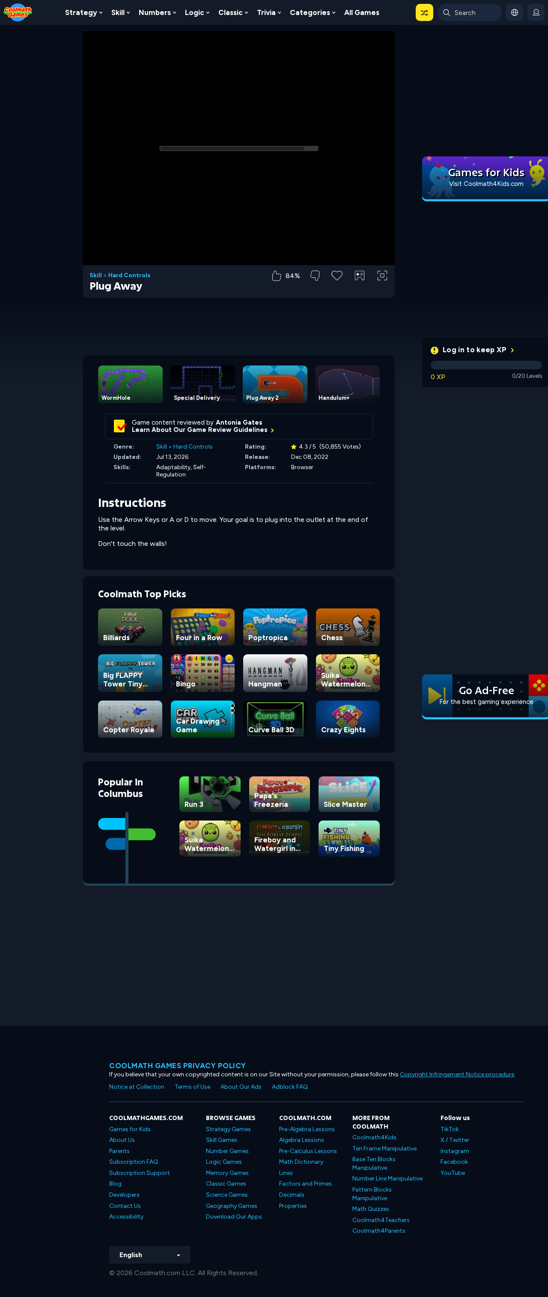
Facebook (454, 1161)
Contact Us (125, 1206)
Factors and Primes (305, 1183)
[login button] (536, 12)
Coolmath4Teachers (381, 1220)
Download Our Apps (234, 1216)
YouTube (453, 1173)
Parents (119, 1151)
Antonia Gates (239, 422)
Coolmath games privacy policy (177, 1065)
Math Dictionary (301, 1161)
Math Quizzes (370, 1209)
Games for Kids (130, 1129)
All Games (361, 12)
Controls (359, 290)
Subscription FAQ (133, 1161)
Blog (115, 1183)
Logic (194, 12)
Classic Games (226, 1183)
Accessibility (126, 1216)
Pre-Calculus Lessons (308, 1151)
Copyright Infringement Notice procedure (457, 1074)
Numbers (155, 12)
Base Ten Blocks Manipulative (374, 1163)
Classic (230, 12)
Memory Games (227, 1173)
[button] (424, 12)
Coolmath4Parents (378, 1230)
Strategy (81, 12)
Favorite (337, 289)
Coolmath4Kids (374, 1137)
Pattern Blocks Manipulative (372, 1194)
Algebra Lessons (301, 1140)
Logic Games (224, 1161)
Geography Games (231, 1206)
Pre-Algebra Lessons (307, 1129)
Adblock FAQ (290, 1086)
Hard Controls (129, 275)
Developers (124, 1194)
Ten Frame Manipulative (384, 1148)
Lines (286, 1173)
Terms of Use (192, 1086)
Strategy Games (228, 1129)
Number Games (227, 1151)
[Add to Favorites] (337, 274)
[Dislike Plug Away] (315, 276)
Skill (118, 12)
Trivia (266, 12)
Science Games (227, 1194)
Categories (310, 12)
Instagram (455, 1151)
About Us (122, 1140)
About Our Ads (241, 1086)
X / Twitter (455, 1140)
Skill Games (221, 1140)
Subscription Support (139, 1173)
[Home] (18, 12)
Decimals (291, 1194)
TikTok (450, 1129)
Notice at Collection (136, 1086)
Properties (293, 1206)
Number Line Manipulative (387, 1178)
